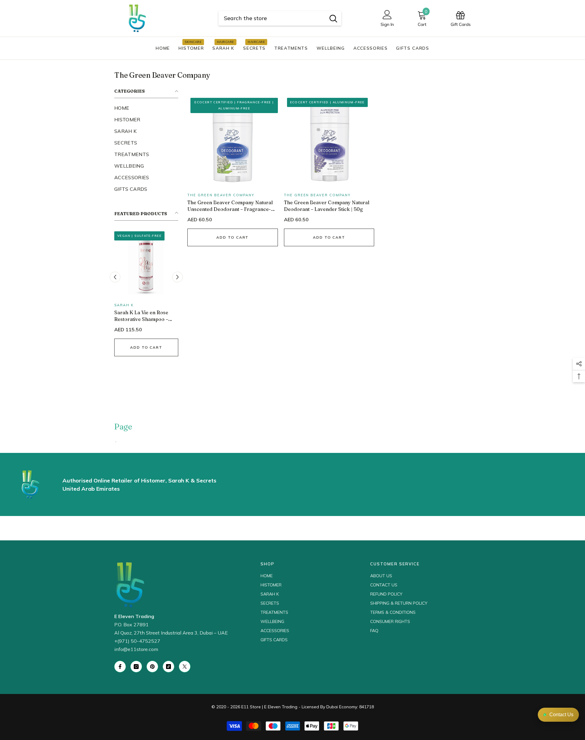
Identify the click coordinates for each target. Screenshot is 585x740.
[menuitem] (146, 108)
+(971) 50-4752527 (137, 641)
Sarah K (124, 305)
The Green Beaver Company (220, 195)
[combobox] (271, 18)
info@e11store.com (136, 649)
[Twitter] (184, 666)
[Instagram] (136, 666)
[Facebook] (120, 666)
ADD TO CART (146, 347)
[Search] (279, 18)
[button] (115, 277)
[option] (146, 298)
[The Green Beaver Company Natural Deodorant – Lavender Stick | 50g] (329, 140)
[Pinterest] (152, 666)
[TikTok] (168, 666)
